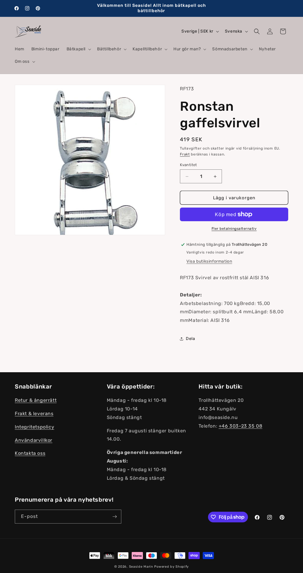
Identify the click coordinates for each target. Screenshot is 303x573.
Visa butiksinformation (209, 261)
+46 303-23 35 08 (240, 426)
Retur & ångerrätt (36, 400)
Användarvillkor (33, 440)
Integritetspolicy (34, 427)
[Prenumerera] (114, 517)
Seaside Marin (141, 567)
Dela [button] (190, 338)
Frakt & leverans (34, 413)
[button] (78, 49)
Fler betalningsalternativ (234, 229)
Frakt (185, 154)
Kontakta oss (30, 453)
